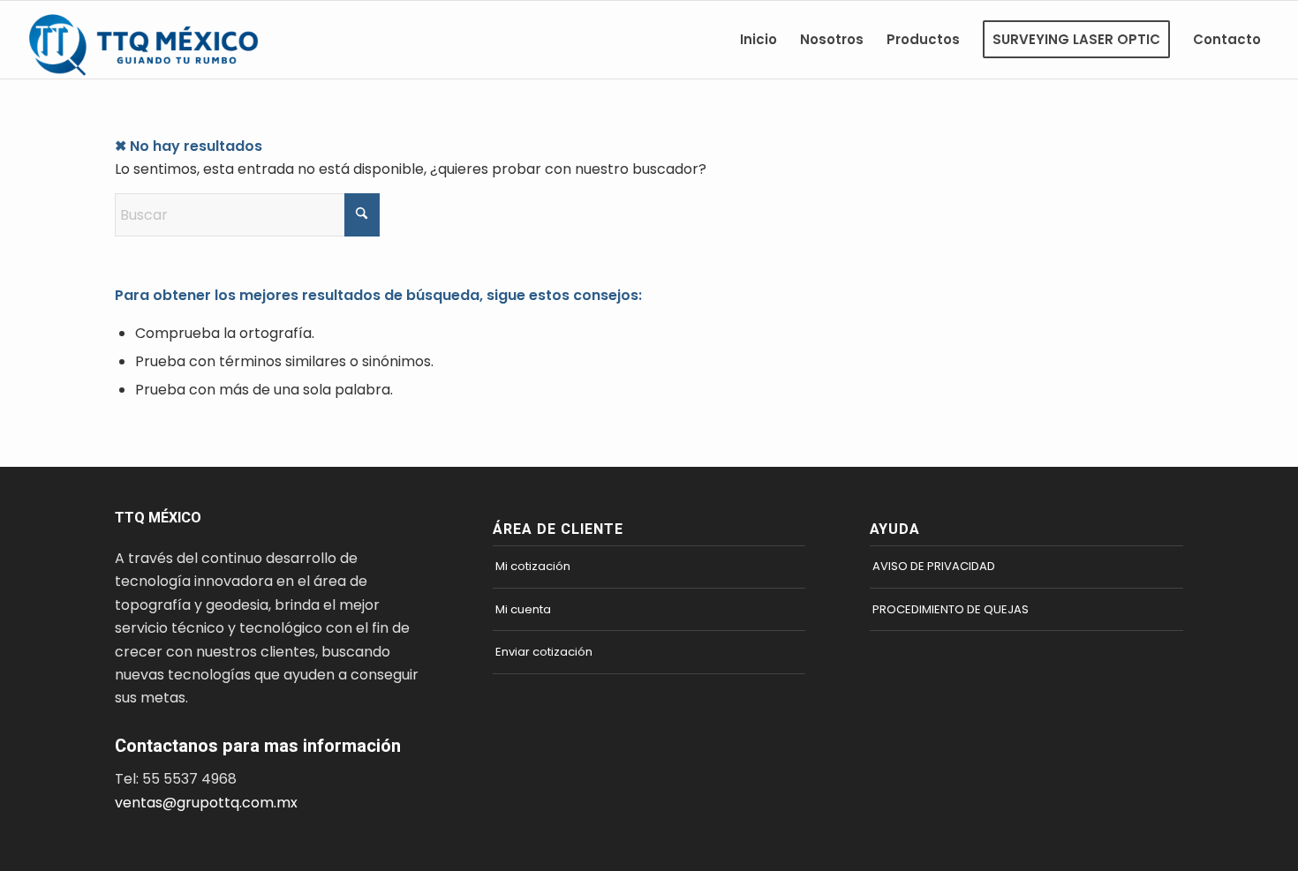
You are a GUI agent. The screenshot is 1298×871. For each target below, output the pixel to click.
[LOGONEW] (153, 40)
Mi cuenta (523, 609)
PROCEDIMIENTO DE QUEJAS (950, 609)
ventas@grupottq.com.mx (206, 802)
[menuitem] (758, 40)
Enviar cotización (543, 651)
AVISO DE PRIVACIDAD (933, 566)
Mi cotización (532, 566)
